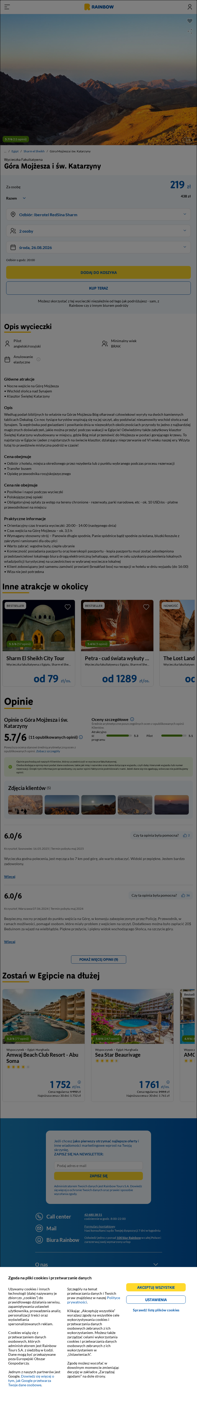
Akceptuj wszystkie (158, 1288)
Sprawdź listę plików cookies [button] (156, 1310)
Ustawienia (164, 1300)
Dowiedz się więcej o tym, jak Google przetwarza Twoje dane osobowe (31, 1380)
